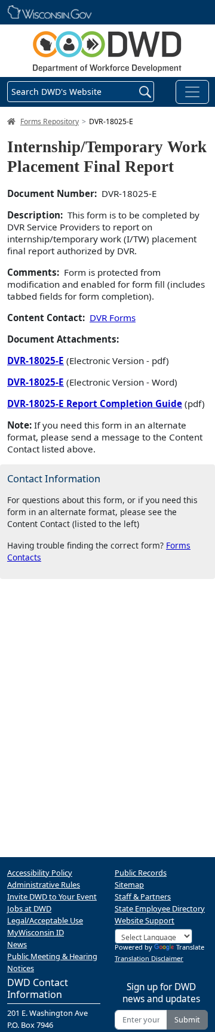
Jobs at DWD (29, 908)
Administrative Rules (43, 884)
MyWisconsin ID (35, 932)
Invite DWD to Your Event (52, 896)
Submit (187, 1019)
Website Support (144, 920)
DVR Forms (113, 318)
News (17, 944)
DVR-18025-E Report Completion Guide (94, 403)
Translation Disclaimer (149, 958)
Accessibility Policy (39, 872)
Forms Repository (49, 121)
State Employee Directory (160, 908)
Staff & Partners (143, 896)
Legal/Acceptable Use (45, 920)
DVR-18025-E (35, 360)
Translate (190, 946)
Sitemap (129, 884)
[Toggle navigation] (192, 92)
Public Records (141, 872)
